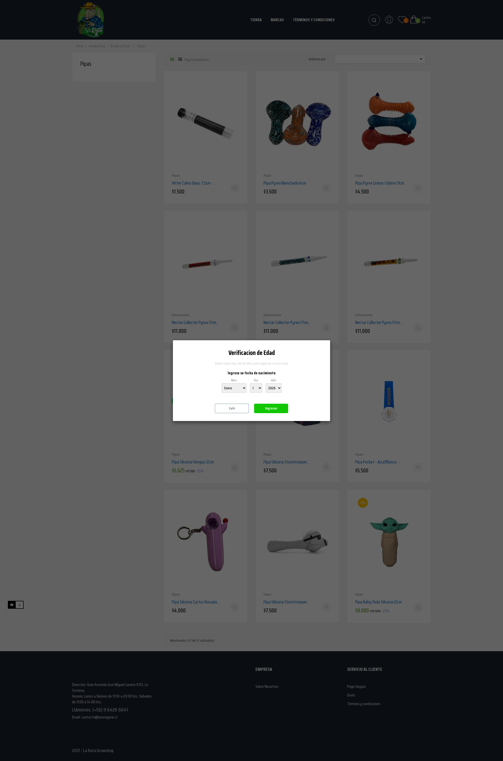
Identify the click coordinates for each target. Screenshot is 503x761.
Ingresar (271, 408)
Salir (232, 408)
